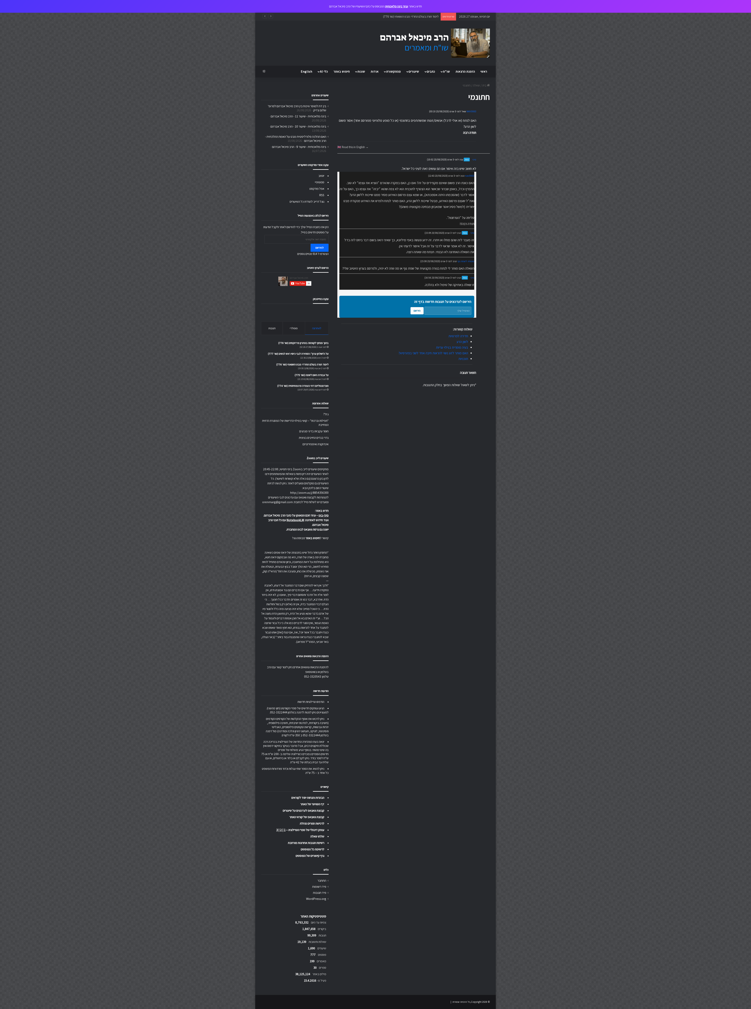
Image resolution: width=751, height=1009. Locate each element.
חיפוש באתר (342, 71)
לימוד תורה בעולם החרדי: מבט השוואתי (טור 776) (302, 364)
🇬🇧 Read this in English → (352, 147)
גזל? (326, 414)
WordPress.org (316, 899)
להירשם (319, 247)
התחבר (321, 880)
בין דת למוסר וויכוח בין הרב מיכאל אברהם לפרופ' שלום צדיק (297, 108)
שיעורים (414, 71)
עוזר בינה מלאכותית (396, 6)
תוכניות (463, 358)
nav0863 (469, 175)
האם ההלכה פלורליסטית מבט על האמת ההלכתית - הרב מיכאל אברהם (295, 138)
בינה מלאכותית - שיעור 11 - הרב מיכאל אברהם (298, 116)
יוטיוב (321, 176)
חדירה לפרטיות (458, 336)
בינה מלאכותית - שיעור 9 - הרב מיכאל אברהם (299, 147)
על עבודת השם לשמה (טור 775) (420, 16)
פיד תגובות (319, 892)
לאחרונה (316, 328)
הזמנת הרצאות (465, 71)
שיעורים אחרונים (320, 95)
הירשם (417, 310)
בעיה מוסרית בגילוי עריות (452, 347)
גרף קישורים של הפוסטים (310, 856)
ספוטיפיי (319, 182)
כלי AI (324, 71)
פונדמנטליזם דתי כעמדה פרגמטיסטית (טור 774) (303, 386)
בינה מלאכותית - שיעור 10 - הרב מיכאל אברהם (298, 126)
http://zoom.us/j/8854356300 (309, 493)
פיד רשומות (319, 886)
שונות (361, 71)
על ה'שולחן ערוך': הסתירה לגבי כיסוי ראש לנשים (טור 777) (298, 353)
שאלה (476, 85)
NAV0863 (471, 111)
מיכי (474, 159)
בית (484, 85)
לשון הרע (462, 341)
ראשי (484, 71)
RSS (321, 195)
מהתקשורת (393, 71)
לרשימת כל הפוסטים (312, 849)
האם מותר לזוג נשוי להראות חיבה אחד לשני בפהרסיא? (433, 353)
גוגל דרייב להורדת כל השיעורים (307, 202)
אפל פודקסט (316, 189)
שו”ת (446, 71)
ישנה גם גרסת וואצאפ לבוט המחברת (308, 529)
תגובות (272, 328)
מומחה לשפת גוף (465, 261)
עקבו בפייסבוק (321, 299)
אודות (375, 71)
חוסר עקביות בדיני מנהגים (314, 431)
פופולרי (294, 328)
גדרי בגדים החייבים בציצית (314, 438)
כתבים (431, 71)
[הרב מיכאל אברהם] (431, 43)
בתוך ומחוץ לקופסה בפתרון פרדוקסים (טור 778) (303, 343)
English (306, 71)
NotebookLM (295, 520)
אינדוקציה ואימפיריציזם (316, 444)
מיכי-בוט (324, 515)
